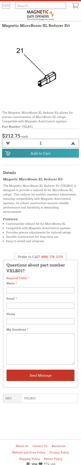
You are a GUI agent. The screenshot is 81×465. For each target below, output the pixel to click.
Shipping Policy (29, 458)
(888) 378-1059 (51, 257)
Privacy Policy (59, 452)
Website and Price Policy (28, 452)
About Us (22, 446)
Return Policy (53, 458)
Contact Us (40, 446)
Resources (58, 446)
